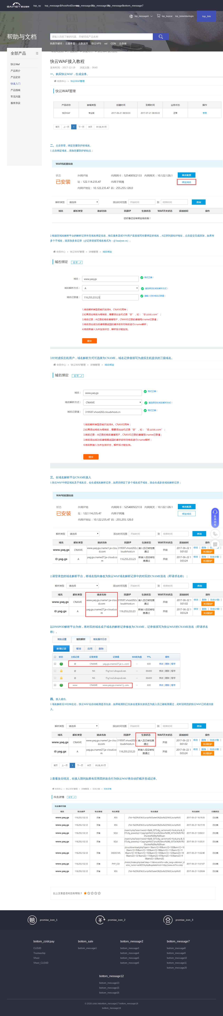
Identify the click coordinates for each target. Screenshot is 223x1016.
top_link (206, 16)
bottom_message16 (109, 992)
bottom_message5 (129, 958)
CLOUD (37, 948)
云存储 (122, 43)
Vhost (36, 958)
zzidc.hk (96, 1003)
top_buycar (167, 16)
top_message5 (115, 5)
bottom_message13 (109, 983)
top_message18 (100, 5)
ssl (105, 43)
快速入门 (87, 51)
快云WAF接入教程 (107, 51)
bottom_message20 (177, 967)
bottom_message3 (129, 948)
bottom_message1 (87, 948)
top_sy (37, 5)
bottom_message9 (176, 953)
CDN (113, 43)
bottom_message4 (129, 953)
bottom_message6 (129, 963)
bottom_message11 (177, 963)
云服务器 (70, 43)
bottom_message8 (176, 948)
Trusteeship (39, 953)
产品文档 (72, 51)
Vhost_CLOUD (40, 963)
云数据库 (83, 43)
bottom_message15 (109, 988)
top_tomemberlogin (184, 16)
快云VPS (96, 43)
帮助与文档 (22, 36)
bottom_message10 (177, 958)
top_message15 (83, 5)
